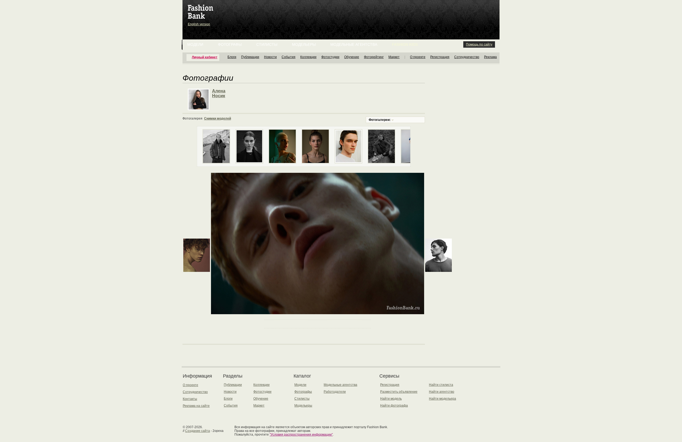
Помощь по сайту (479, 44)
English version (199, 24)
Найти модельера (442, 398)
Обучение (351, 57)
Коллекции (308, 57)
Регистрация (439, 57)
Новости (270, 57)
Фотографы (230, 44)
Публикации (250, 57)
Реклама (490, 57)
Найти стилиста (441, 385)
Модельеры (304, 44)
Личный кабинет (204, 57)
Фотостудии (330, 57)
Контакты (190, 399)
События (288, 57)
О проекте (417, 57)
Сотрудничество (466, 57)
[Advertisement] (342, 13)
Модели (195, 44)
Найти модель (391, 398)
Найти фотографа (394, 405)
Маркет (394, 57)
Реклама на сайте (196, 406)
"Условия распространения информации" (301, 434)
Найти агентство (441, 392)
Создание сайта (197, 431)
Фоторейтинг (374, 57)
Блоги (232, 57)
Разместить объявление (398, 392)
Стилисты (266, 44)
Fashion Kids (405, 44)
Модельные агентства (353, 44)
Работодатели (335, 392)
